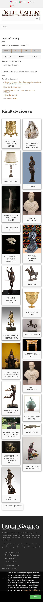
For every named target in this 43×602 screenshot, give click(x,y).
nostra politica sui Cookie (31, 590)
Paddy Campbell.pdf (10, 98)
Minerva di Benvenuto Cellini (11, 300)
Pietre (26, 51)
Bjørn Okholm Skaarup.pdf (12, 87)
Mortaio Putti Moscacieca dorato (11, 144)
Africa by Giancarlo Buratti (31, 258)
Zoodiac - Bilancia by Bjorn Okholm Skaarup (11, 434)
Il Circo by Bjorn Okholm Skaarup (32, 467)
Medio (21, 57)
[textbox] (22, 65)
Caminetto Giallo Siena (32, 355)
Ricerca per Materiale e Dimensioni (15, 45)
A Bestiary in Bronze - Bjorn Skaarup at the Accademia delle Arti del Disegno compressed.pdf (22, 83)
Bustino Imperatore (32, 219)
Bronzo (6, 51)
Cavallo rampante (32, 334)
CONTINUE (35, 596)
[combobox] (21, 65)
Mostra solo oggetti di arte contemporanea (20, 71)
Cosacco (32, 284)
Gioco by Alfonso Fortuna (32, 418)
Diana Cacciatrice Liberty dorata (11, 337)
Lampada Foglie (11, 181)
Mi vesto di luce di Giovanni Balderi (11, 218)
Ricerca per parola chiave (11, 61)
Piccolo (8, 57)
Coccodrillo (32, 432)
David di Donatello (11, 499)
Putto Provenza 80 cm (11, 229)
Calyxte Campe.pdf (10, 95)
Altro (36, 51)
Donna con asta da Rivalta (11, 412)
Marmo (16, 51)
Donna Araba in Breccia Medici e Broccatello (32, 145)
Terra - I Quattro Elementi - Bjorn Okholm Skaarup (11, 374)
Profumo (32, 187)
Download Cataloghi (9, 79)
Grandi (34, 57)
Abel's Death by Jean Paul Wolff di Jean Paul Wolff (11, 459)
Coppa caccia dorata (32, 313)
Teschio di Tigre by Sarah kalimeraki (11, 259)
